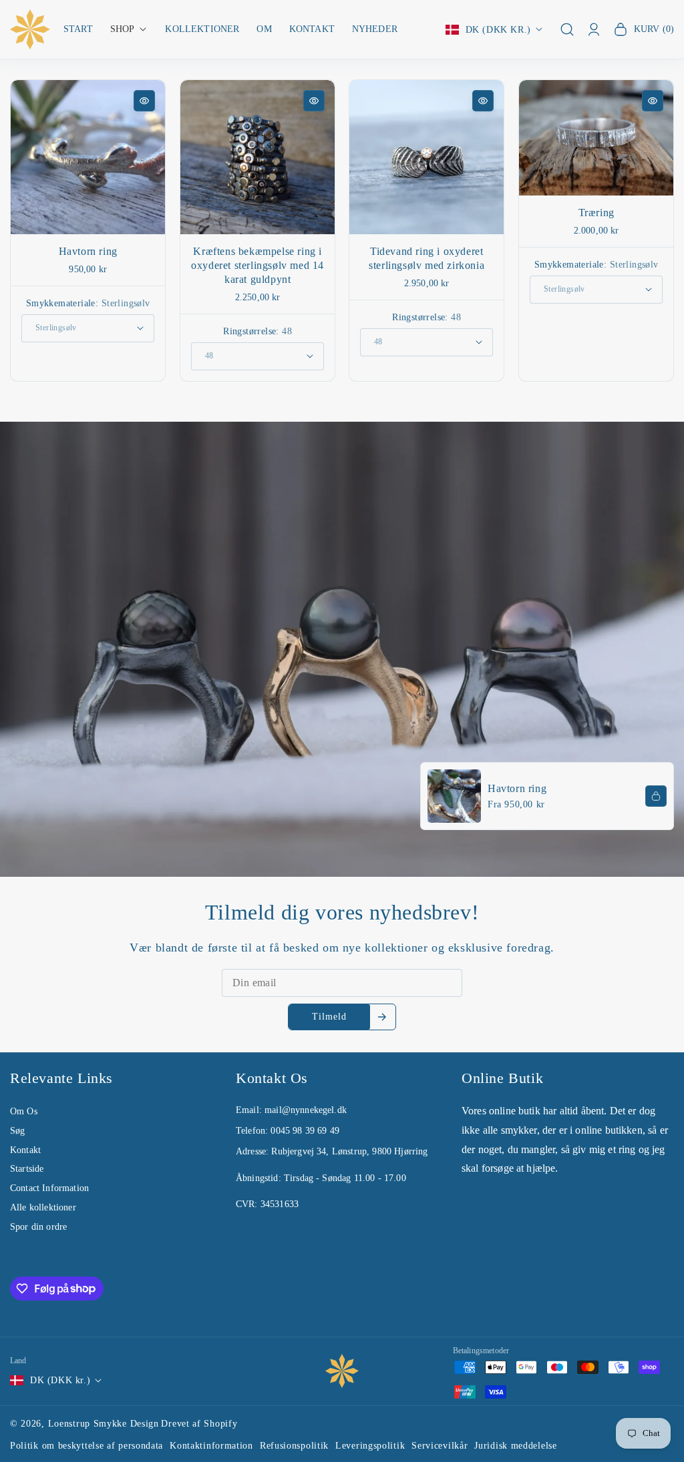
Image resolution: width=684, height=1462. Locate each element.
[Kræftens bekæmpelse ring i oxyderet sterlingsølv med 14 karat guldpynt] (257, 157)
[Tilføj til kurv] (656, 796)
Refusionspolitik (294, 1446)
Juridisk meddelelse (515, 1446)
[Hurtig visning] (144, 100)
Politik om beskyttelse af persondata (86, 1446)
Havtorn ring (88, 252)
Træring (596, 212)
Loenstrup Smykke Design (103, 1424)
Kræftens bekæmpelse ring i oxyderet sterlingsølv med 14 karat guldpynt (257, 266)
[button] (129, 30)
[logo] (342, 1370)
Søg (17, 1131)
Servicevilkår (439, 1446)
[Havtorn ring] (88, 157)
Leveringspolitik (370, 1446)
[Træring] (596, 138)
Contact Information (49, 1188)
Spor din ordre (38, 1227)
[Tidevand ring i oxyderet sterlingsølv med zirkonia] (426, 157)
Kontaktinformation (211, 1446)
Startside (26, 1169)
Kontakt (25, 1150)
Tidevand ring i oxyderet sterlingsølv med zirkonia (426, 259)
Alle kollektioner (43, 1207)
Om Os (23, 1111)
